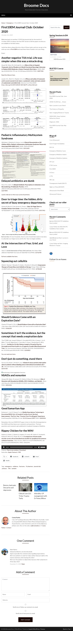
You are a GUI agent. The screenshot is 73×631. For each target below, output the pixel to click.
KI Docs (52, 172)
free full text (33, 85)
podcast (4, 468)
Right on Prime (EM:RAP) (57, 187)
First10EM (14, 49)
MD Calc (52, 180)
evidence (15, 466)
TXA (9, 468)
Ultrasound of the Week (57, 190)
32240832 (27, 350)
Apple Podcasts (12, 452)
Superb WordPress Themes (37, 629)
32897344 (40, 71)
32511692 (26, 148)
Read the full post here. (8, 75)
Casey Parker (53, 226)
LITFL (51, 176)
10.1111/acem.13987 (29, 418)
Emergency (10, 23)
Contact (8, 527)
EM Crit (52, 147)
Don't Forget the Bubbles (57, 143)
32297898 (4, 191)
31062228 (9, 328)
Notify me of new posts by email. (25, 613)
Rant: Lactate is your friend (58, 105)
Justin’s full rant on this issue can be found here (15, 194)
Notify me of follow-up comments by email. (25, 607)
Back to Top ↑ (67, 629)
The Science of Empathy (57, 109)
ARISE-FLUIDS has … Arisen (58, 102)
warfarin (14, 468)
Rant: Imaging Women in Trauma (59, 112)
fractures (22, 466)
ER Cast (52, 161)
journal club (37, 466)
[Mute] (39, 447)
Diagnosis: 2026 (54, 122)
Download (23, 450)
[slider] (43, 447)
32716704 (38, 252)
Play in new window (13, 450)
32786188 (39, 269)
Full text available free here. (9, 256)
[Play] (4, 447)
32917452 (42, 210)
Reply (23, 564)
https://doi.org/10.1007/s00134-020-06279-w (15, 85)
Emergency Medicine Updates (58, 158)
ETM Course (53, 165)
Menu (3, 15)
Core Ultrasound (54, 140)
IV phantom (29, 466)
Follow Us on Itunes (58, 259)
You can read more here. (8, 354)
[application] (24, 447)
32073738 (4, 368)
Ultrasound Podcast (55, 194)
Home (3, 23)
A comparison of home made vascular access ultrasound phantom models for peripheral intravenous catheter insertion (23, 438)
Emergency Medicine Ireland (58, 154)
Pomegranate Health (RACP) (58, 183)
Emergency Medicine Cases (58, 151)
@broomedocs (35, 525)
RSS (19, 452)
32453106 (9, 385)
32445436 (43, 418)
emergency (8, 466)
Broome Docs (36, 5)
